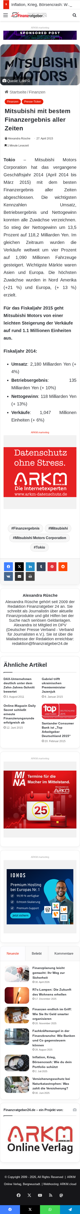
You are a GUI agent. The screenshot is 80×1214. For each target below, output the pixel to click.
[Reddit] (62, 566)
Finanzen (37, 92)
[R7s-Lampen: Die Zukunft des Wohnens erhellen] (17, 995)
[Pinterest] (52, 566)
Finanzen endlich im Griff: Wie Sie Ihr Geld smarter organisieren (52, 1013)
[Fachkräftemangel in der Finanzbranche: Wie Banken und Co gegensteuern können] (17, 1036)
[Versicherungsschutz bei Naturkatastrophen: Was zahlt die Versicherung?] (17, 1084)
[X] (19, 566)
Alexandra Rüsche (19, 138)
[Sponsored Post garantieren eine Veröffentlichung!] (40, 35)
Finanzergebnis (26, 528)
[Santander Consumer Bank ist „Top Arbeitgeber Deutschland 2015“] (59, 711)
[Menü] (5, 17)
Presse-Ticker (32, 101)
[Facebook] (8, 566)
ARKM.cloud (68, 1184)
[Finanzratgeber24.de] (29, 15)
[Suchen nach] (74, 17)
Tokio (40, 547)
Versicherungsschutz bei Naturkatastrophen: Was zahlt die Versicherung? (51, 1083)
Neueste (13, 953)
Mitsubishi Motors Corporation (40, 538)
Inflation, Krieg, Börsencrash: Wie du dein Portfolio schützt (52, 1061)
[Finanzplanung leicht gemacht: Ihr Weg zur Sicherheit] (17, 973)
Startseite (17, 92)
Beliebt (37, 953)
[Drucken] (30, 576)
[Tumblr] (41, 566)
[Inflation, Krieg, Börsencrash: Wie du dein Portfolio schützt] (17, 1063)
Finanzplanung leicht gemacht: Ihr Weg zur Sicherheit (48, 972)
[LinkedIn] (30, 566)
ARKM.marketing (40, 27)
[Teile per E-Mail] (19, 576)
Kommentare (63, 953)
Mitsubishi (59, 528)
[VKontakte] (8, 576)
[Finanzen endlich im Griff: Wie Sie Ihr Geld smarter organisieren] (17, 1015)
